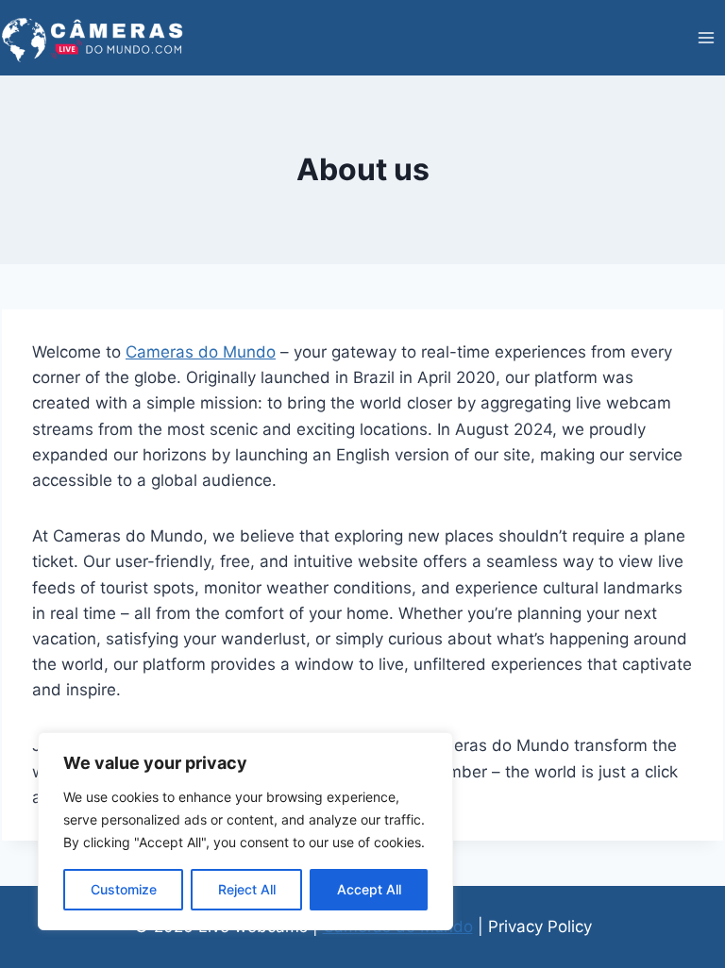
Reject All (247, 889)
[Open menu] (705, 37)
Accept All (369, 889)
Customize (124, 889)
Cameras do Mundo (201, 351)
